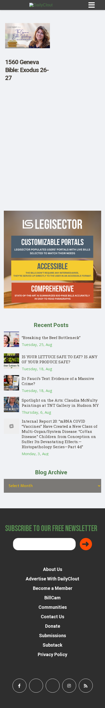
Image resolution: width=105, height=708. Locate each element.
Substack (52, 645)
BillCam (52, 597)
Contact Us (52, 616)
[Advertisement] (52, 158)
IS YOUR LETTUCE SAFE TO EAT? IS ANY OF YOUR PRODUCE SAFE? (59, 359)
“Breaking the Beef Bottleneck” (51, 337)
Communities (52, 607)
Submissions (52, 635)
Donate (52, 626)
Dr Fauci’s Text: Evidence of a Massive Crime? (58, 381)
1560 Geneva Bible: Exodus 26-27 (27, 70)
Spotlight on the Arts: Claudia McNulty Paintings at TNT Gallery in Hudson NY (60, 403)
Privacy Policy (52, 654)
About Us (52, 569)
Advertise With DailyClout (52, 578)
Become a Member (52, 588)
